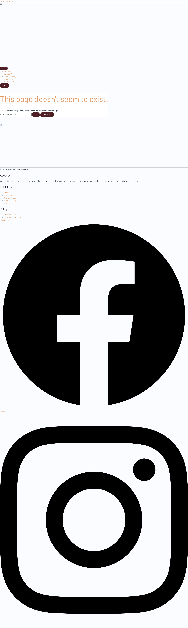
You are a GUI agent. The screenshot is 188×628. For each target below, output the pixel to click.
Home (7, 71)
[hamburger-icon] (4, 68)
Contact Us (9, 82)
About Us (8, 74)
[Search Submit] (36, 114)
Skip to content (6, 1)
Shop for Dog (10, 77)
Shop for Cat (9, 79)
